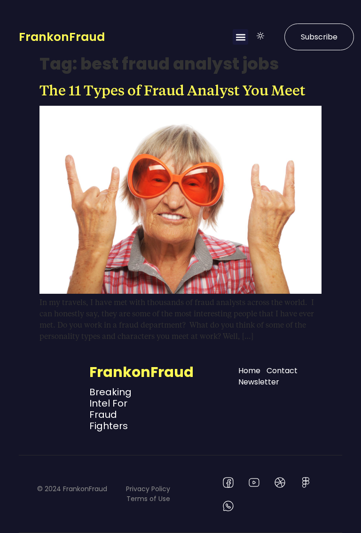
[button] (240, 37)
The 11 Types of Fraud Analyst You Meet (172, 89)
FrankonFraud (62, 37)
